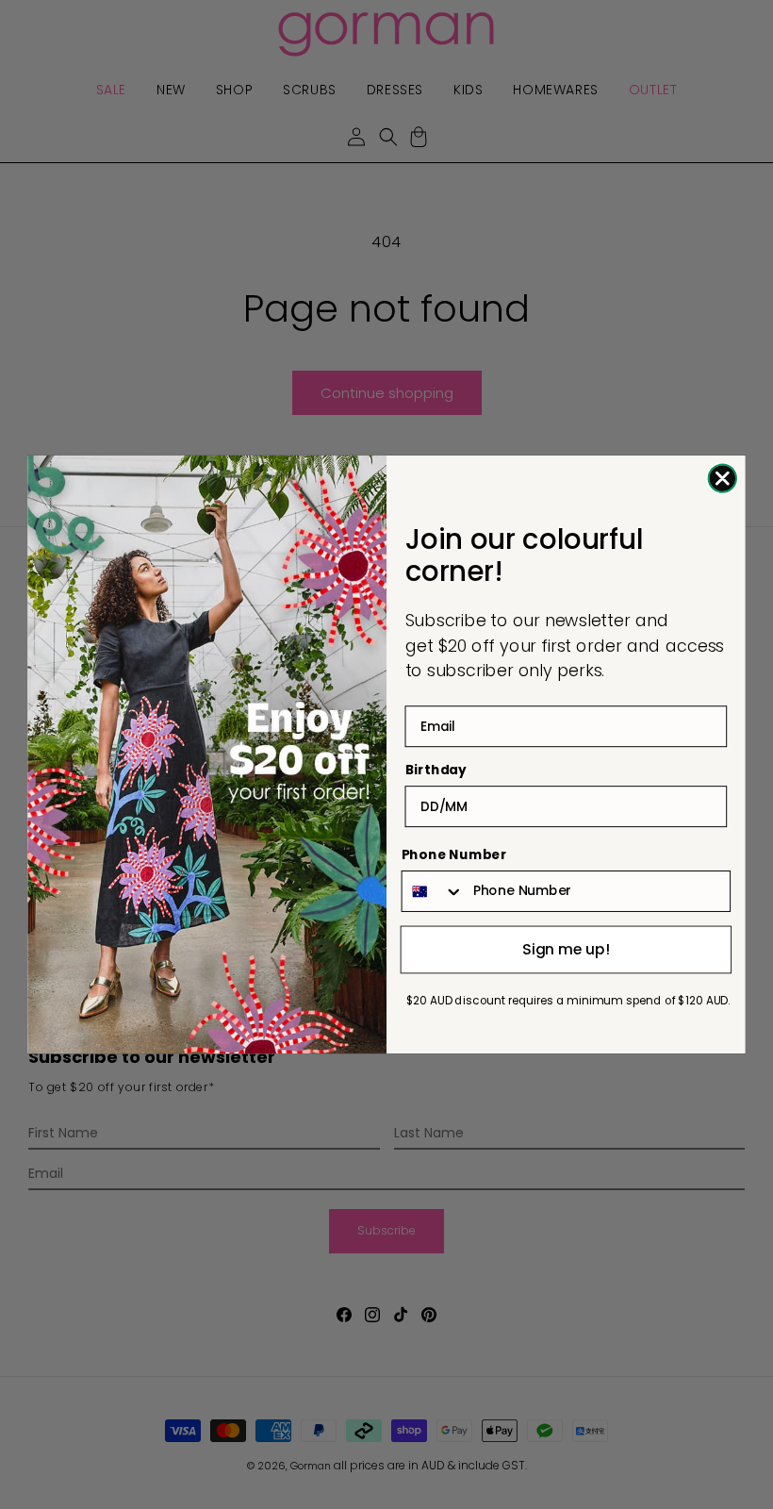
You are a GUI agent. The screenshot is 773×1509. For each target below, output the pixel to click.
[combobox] (433, 891)
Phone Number (454, 855)
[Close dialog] (722, 478)
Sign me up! (566, 948)
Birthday (436, 770)
